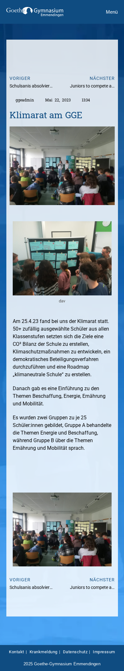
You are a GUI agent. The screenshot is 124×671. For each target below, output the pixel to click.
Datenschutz (75, 651)
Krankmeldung (44, 651)
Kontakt (16, 651)
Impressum (104, 651)
